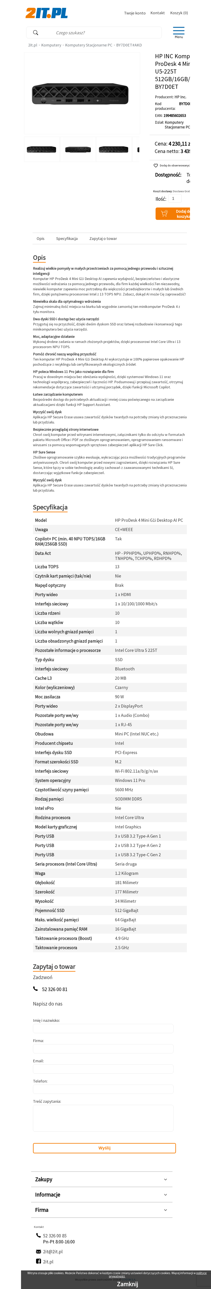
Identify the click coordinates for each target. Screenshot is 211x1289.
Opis (40, 238)
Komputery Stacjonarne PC (88, 44)
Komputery (51, 44)
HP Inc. (180, 96)
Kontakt (157, 12)
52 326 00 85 (55, 1236)
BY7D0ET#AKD (129, 44)
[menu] (179, 32)
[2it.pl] (47, 13)
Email (38, 1060)
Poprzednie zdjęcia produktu (28, 148)
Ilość (160, 199)
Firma (38, 1040)
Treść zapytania (46, 1101)
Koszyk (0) (179, 12)
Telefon (40, 1081)
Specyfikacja (67, 238)
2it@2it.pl (53, 1252)
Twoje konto (135, 12)
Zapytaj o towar (103, 238)
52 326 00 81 (54, 989)
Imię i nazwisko (46, 1020)
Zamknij (127, 1284)
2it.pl (32, 44)
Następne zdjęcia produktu (135, 148)
